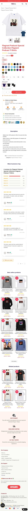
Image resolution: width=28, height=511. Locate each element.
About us (3, 452)
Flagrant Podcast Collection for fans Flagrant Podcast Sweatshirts (21, 312)
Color (3, 61)
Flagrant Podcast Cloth (10, 8)
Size (3, 74)
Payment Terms (4, 467)
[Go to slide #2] (17, 40)
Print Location (5, 81)
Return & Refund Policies (6, 469)
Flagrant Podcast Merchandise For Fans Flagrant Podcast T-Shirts (7, 403)
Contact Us (3, 471)
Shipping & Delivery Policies (7, 466)
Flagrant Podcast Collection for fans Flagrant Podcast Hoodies (7, 312)
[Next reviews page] (25, 263)
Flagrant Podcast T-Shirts (7, 10)
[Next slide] (25, 24)
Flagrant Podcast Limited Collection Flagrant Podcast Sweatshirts (7, 291)
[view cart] (26, 4)
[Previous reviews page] (18, 263)
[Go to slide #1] (10, 40)
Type (3, 57)
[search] (22, 4)
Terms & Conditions (5, 454)
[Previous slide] (3, 24)
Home (2, 8)
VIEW (7, 286)
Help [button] (25, 509)
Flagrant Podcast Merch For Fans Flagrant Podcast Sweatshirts (21, 353)
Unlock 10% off (2, 505)
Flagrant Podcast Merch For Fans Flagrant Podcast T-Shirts (7, 383)
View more (14, 361)
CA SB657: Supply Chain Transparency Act (10, 460)
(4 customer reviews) (12, 53)
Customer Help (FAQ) (5, 473)
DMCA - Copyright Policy (6, 458)
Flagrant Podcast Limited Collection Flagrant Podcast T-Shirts (21, 291)
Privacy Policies (4, 456)
